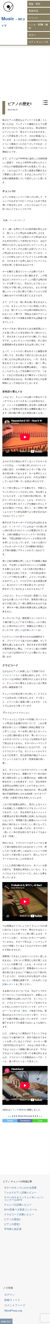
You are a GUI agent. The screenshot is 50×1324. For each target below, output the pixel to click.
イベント (33, 17)
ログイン (9, 1294)
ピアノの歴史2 (17, 1109)
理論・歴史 (34, 3)
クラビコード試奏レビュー (19, 1214)
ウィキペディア (17, 220)
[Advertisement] (25, 72)
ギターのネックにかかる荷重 (20, 1187)
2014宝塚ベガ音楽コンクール (20, 1209)
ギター (32, 35)
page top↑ (6, 1321)
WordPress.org (13, 1310)
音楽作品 (33, 10)
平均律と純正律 (13, 1229)
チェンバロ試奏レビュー (18, 1204)
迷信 (24, 1010)
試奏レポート (31, 629)
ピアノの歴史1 (12, 1224)
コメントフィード (14, 1305)
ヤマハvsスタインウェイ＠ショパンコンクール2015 (24, 1198)
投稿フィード (12, 1300)
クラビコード (9, 675)
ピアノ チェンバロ (38, 41)
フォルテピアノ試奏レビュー (20, 1192)
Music (7, 18)
